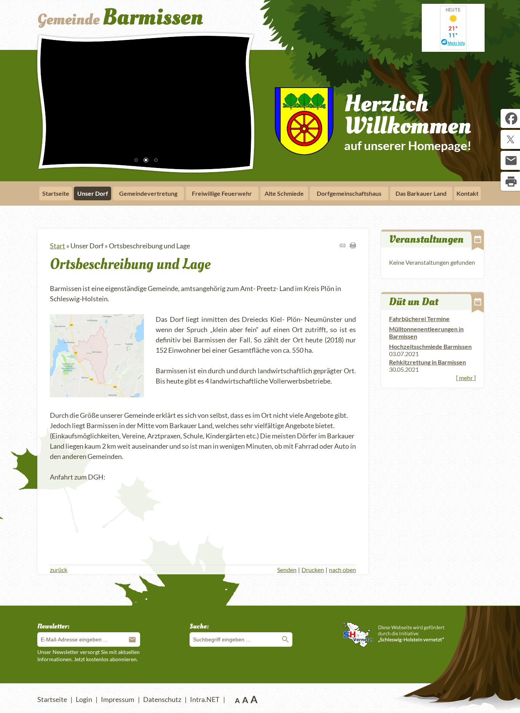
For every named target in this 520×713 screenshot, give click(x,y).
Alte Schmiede (284, 193)
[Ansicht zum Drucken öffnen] (353, 245)
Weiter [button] (243, 101)
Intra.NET (205, 699)
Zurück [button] (48, 101)
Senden (287, 569)
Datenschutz (162, 699)
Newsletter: (53, 626)
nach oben (342, 569)
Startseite (55, 193)
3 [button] (156, 161)
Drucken (312, 569)
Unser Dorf (92, 193)
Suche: (199, 626)
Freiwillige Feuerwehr (222, 193)
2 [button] (146, 161)
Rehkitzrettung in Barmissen (427, 362)
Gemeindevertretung (148, 193)
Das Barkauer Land (421, 193)
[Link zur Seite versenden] (342, 245)
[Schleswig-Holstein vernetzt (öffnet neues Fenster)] (394, 645)
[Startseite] (143, 28)
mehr (466, 377)
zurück (58, 569)
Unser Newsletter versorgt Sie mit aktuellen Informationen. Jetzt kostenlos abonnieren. (88, 655)
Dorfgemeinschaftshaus (349, 193)
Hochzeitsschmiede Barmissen (430, 346)
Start (57, 245)
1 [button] (136, 161)
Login (84, 699)
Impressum (117, 699)
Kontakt (467, 193)
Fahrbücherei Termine (419, 318)
